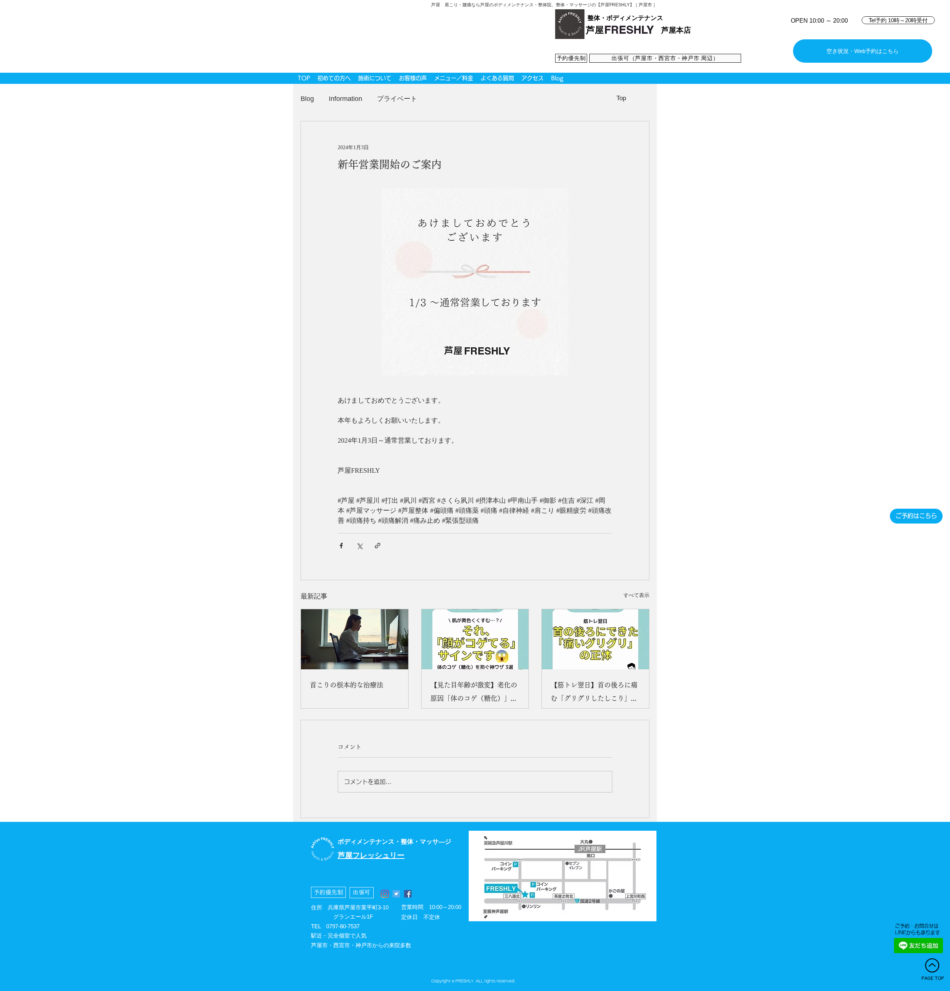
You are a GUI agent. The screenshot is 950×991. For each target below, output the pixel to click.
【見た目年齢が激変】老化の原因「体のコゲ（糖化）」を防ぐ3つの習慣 (473, 693)
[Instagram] (385, 894)
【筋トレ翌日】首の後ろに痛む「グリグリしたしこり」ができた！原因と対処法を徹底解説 (594, 693)
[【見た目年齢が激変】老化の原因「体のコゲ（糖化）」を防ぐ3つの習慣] (475, 639)
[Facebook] (408, 894)
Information (345, 98)
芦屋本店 (676, 30)
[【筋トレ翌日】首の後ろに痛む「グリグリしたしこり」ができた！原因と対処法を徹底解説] (595, 639)
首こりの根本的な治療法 (346, 685)
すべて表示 (636, 595)
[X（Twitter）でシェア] (359, 545)
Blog (307, 98)
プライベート (397, 98)
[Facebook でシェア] (341, 545)
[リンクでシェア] (377, 545)
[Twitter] (396, 894)
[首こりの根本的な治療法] (354, 639)
